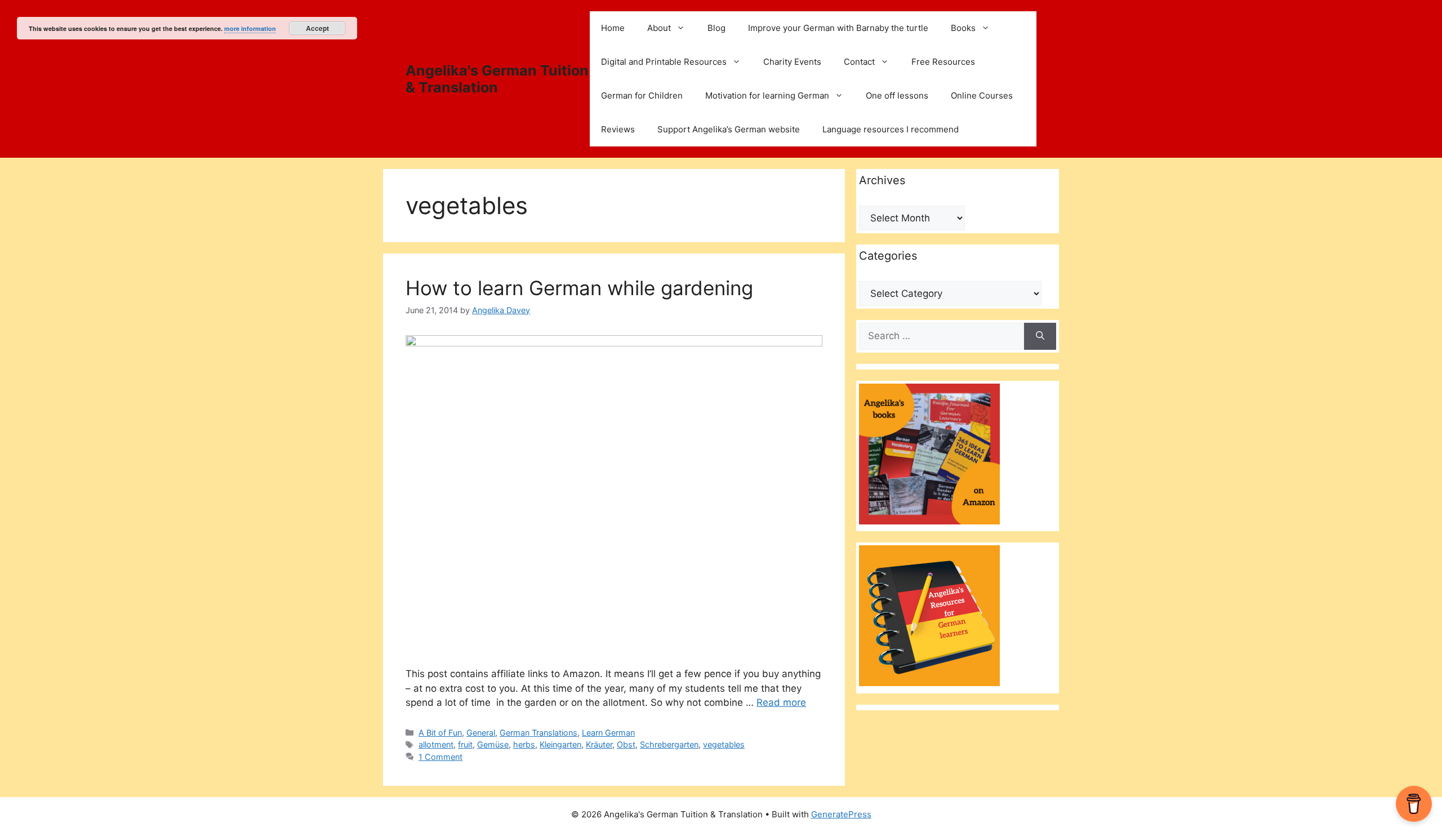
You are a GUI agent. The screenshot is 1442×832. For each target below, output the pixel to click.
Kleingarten (560, 744)
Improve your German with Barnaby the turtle (838, 28)
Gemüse (493, 744)
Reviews (618, 129)
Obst (626, 744)
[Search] (1040, 336)
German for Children (642, 95)
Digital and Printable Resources (664, 61)
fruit (465, 744)
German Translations (538, 732)
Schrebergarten (669, 744)
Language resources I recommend (890, 129)
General (480, 732)
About (659, 28)
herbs (524, 744)
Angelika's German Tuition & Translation (497, 79)
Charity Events (792, 61)
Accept (317, 28)
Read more (781, 702)
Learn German (608, 732)
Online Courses (982, 95)
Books (963, 28)
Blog (716, 28)
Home (613, 28)
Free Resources (943, 61)
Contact (859, 61)
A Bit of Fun (440, 732)
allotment (436, 744)
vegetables (724, 744)
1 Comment (440, 757)
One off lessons (897, 95)
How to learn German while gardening (579, 288)
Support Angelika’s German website (728, 129)
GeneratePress (841, 814)
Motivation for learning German (767, 95)
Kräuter (599, 744)
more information (250, 28)
